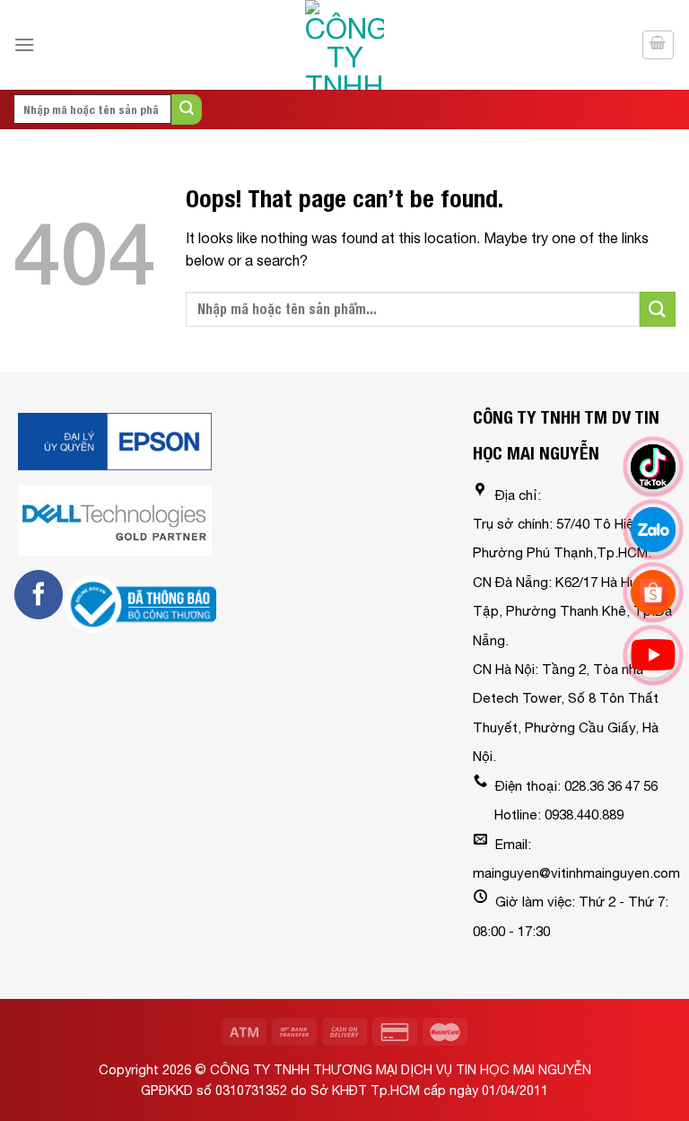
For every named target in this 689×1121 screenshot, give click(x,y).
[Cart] (658, 45)
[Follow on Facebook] (38, 594)
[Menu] (24, 44)
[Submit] (186, 109)
